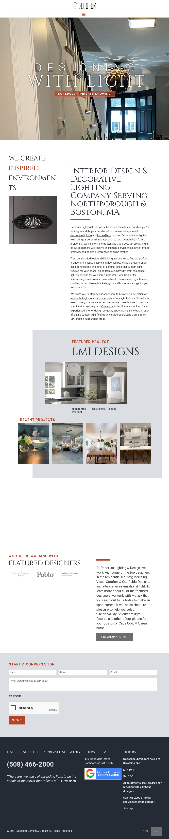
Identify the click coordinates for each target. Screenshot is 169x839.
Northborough (116, 314)
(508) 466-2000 (30, 764)
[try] (21, 574)
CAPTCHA (15, 696)
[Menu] (84, 14)
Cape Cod (131, 314)
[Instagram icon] (146, 830)
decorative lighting (81, 235)
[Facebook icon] (143, 830)
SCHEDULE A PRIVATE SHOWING (84, 93)
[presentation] (34, 708)
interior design (84, 306)
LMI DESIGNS (105, 352)
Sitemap (128, 808)
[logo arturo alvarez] (70, 574)
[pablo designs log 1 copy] (45, 574)
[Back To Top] (156, 831)
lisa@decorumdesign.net (138, 801)
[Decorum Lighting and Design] (84, 6)
